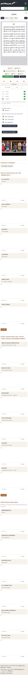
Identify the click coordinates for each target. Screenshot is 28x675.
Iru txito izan (6, 635)
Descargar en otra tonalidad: (9, 132)
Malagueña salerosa (9, 610)
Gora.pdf (7, 110)
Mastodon (10, 670)
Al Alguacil (5, 179)
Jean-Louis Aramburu (5, 537)
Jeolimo (4, 468)
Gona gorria (6, 304)
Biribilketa (18, 68)
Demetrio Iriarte (4, 562)
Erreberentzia (6, 510)
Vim (24, 665)
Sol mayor (23, 76)
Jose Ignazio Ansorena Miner (7, 345)
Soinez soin (5, 279)
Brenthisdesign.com (19, 669)
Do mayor (16, 76)
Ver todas (4, 329)
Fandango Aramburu (8, 535)
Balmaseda (5, 393)
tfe (2, 281)
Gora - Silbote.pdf (9, 122)
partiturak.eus (9, 3)
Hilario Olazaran (4, 256)
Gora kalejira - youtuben (7, 166)
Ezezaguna (15, 395)
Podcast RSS (9, 673)
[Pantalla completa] (25, 18)
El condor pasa (7, 585)
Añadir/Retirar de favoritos (26, 12)
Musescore (3, 667)
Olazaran (5, 254)
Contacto (9, 667)
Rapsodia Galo (6, 560)
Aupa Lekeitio (6, 204)
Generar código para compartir (10, 125)
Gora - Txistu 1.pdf (9, 116)
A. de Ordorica (4, 206)
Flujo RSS (3, 673)
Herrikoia (5, 281)
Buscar (25, 8)
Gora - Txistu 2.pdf (9, 119)
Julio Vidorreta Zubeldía (6, 587)
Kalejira (11, 68)
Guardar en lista (8, 76)
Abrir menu (25, 3)
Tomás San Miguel (5, 231)
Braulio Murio (9, 281)
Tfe (5, 669)
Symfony (20, 665)
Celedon (4, 229)
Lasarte (4, 443)
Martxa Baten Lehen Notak (10, 343)
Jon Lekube (4, 181)
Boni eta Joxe (6, 368)
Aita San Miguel (7, 418)
